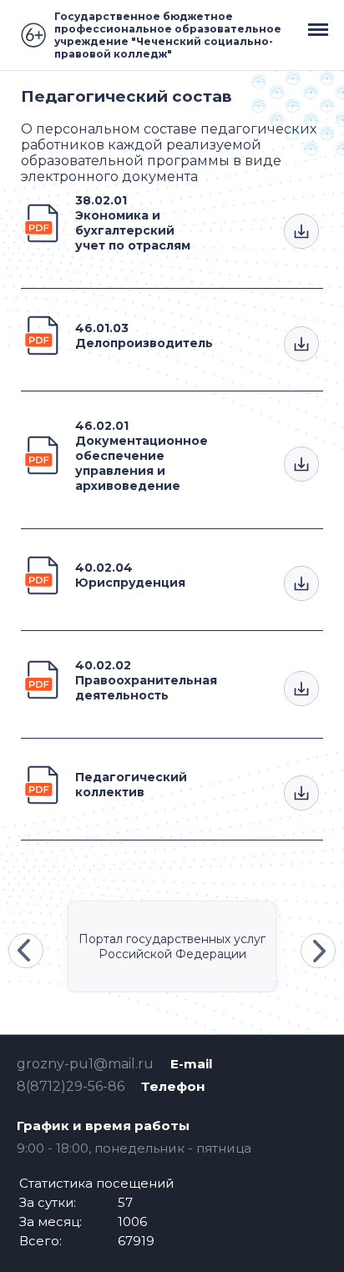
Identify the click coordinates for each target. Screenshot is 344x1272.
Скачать (301, 231)
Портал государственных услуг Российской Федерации (172, 946)
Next (318, 950)
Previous (25, 950)
